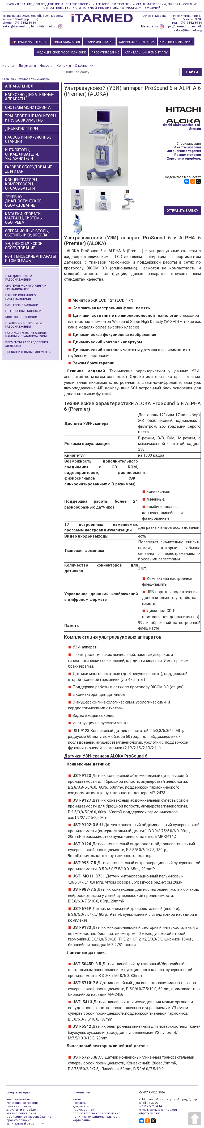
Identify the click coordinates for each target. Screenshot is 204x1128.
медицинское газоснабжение (28, 1116)
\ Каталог (21, 79)
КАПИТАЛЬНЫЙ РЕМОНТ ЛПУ (146, 52)
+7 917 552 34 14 (24, 22)
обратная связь (150, 1113)
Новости (46, 66)
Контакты (64, 66)
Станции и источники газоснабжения (23, 325)
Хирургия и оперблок (184, 158)
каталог (78, 1099)
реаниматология (18, 1106)
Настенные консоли (21, 305)
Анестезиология (187, 147)
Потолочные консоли (23, 311)
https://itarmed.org (44, 26)
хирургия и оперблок (21, 1110)
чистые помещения (21, 1113)
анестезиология (18, 1099)
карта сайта (81, 1120)
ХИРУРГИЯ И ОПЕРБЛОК (137, 42)
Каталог (8, 66)
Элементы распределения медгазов (26, 344)
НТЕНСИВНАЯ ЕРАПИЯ (30, 42)
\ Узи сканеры (39, 79)
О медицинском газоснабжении (18, 277)
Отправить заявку (182, 211)
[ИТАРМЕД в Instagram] (60, 26)
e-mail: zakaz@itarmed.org (158, 1110)
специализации (18, 1092)
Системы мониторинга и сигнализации (25, 287)
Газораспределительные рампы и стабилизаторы (26, 334)
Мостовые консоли (21, 317)
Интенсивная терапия (184, 151)
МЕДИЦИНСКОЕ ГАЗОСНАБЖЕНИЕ (61, 52)
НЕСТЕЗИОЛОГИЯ (66, 42)
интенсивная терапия (22, 1103)
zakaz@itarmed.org (16, 26)
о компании (81, 1092)
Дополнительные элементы (28, 352)
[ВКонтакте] (186, 181)
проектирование (18, 1120)
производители (84, 1110)
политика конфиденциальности (97, 1116)
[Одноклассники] (192, 181)
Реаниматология (187, 155)
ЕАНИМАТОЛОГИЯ (99, 42)
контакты (79, 1103)
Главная (8, 79)
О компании (84, 66)
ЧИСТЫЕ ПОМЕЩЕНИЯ (176, 42)
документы (81, 1106)
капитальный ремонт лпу (25, 1123)
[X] (198, 181)
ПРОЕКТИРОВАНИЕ (105, 52)
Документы (27, 66)
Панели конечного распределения (20, 297)
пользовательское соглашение (96, 1113)
